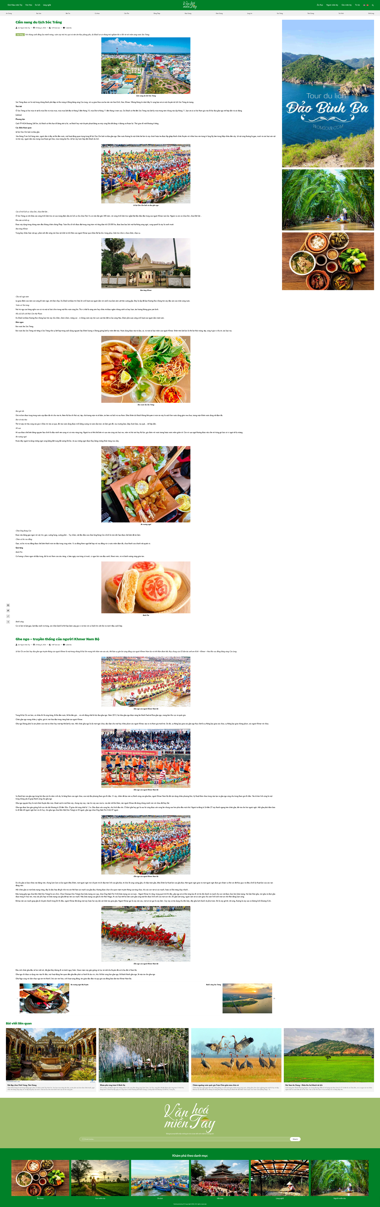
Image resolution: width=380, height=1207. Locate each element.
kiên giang (219, 13)
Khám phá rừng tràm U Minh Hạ (112, 1085)
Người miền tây (332, 5)
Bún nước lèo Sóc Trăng (24, 326)
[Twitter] (8, 611)
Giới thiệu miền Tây (15, 5)
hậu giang (188, 13)
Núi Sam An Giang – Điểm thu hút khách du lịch (304, 1085)
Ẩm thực (320, 5)
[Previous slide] (17, 998)
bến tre (68, 13)
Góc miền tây (347, 5)
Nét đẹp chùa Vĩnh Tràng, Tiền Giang (22, 1085)
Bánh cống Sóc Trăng (213, 984)
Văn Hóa (28, 5)
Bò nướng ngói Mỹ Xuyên (79, 984)
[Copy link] (8, 616)
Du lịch (37, 5)
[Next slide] (274, 998)
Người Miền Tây (25, 28)
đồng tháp (157, 13)
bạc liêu (38, 13)
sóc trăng (280, 13)
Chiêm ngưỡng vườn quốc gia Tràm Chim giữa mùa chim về (216, 1085)
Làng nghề (47, 5)
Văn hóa (220, 1198)
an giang (9, 13)
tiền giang (310, 13)
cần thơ (126, 13)
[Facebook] (8, 606)
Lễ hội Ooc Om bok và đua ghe (27, 132)
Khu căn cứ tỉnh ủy (22, 220)
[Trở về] (8, 622)
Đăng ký (295, 1139)
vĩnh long (371, 13)
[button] (373, 5)
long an (249, 13)
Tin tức (357, 5)
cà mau (97, 13)
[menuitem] (364, 5)
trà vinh (341, 13)
